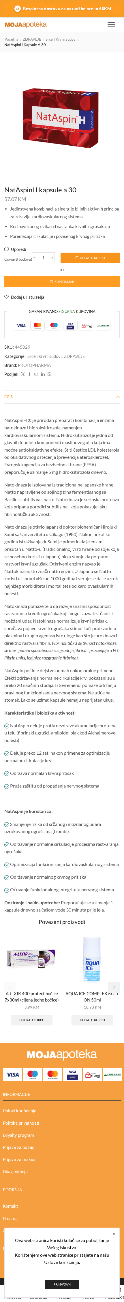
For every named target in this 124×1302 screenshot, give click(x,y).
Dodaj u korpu (92, 258)
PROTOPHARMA (34, 365)
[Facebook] (29, 374)
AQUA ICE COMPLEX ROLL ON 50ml (92, 996)
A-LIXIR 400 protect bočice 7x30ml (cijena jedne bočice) (32, 996)
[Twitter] (23, 374)
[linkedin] (43, 374)
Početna (11, 39)
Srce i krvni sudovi (61, 39)
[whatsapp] (48, 374)
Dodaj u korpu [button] (31, 1020)
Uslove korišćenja (61, 1262)
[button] (114, 987)
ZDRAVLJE (32, 39)
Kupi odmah (64, 281)
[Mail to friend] (36, 374)
